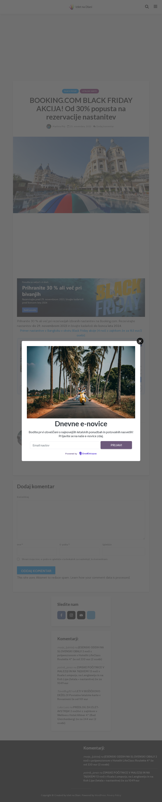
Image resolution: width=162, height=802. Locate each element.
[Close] (140, 341)
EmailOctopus (89, 454)
